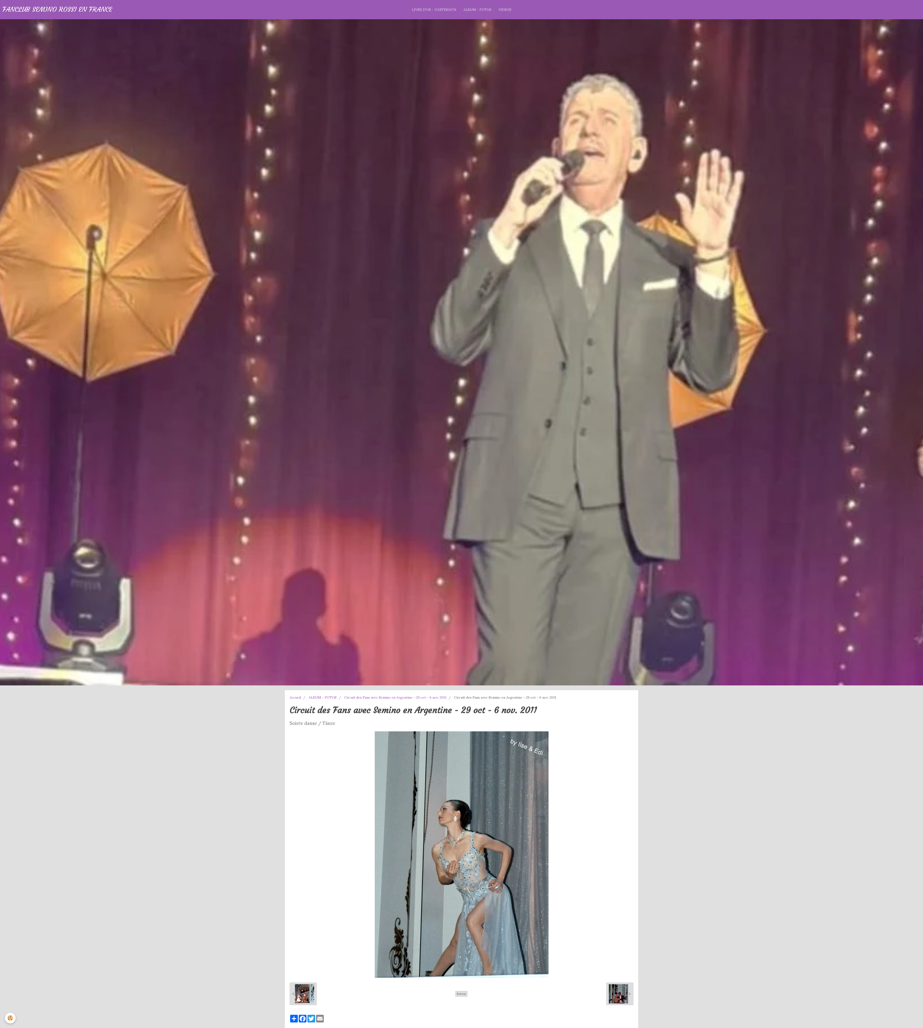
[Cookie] (10, 1018)
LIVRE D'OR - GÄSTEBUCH (434, 9)
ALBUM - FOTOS (477, 9)
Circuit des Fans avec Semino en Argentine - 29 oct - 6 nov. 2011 (395, 697)
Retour (461, 994)
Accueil (295, 697)
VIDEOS (505, 9)
